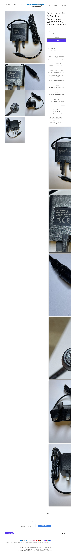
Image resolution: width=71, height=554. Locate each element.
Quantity (48, 31)
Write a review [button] (44, 525)
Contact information (29, 542)
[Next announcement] (65, 1)
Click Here (59, 85)
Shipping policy (40, 542)
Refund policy (35, 542)
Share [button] (49, 513)
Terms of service (46, 542)
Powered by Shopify (17, 542)
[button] (60, 5)
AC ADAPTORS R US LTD (10, 542)
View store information (52, 50)
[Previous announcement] (5, 1)
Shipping (52, 29)
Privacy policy (23, 542)
